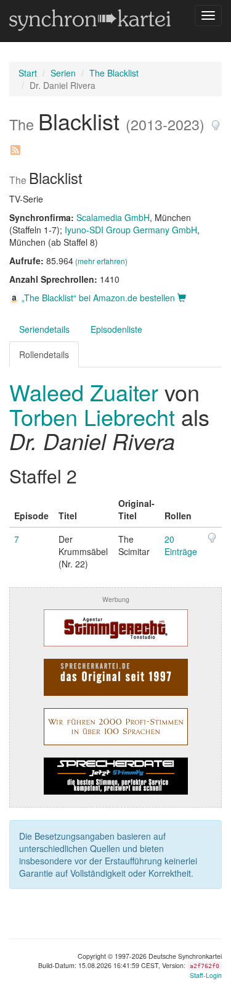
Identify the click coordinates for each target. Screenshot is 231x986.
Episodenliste (116, 329)
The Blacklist (114, 73)
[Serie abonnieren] (14, 145)
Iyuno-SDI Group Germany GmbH (131, 230)
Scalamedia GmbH (113, 217)
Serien (63, 73)
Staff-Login (206, 975)
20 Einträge (180, 545)
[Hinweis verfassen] (216, 120)
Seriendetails (44, 329)
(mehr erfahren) (101, 261)
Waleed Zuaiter (86, 391)
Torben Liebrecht (92, 416)
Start (27, 73)
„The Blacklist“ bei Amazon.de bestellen (98, 297)
